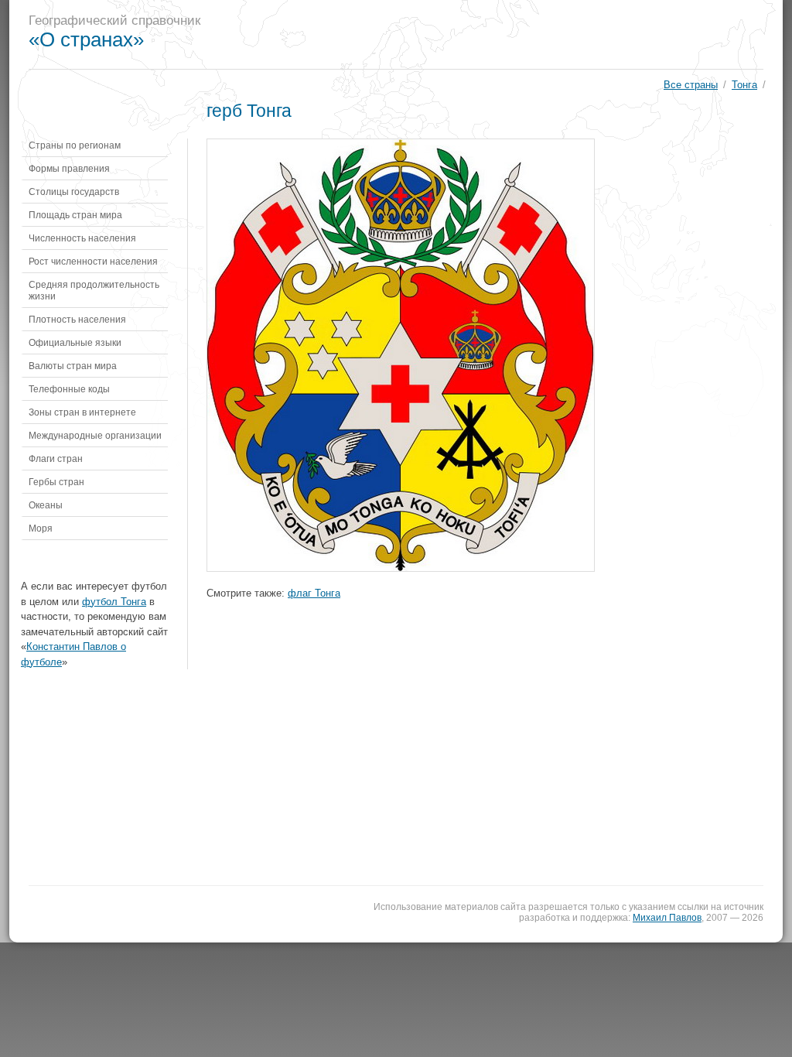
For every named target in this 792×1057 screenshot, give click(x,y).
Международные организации (95, 435)
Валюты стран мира (73, 366)
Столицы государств (74, 191)
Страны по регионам (75, 145)
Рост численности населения (93, 261)
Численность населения (82, 238)
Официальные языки (75, 342)
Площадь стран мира (75, 215)
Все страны (691, 85)
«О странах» (86, 39)
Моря (41, 528)
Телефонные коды (69, 389)
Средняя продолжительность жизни (94, 290)
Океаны (46, 505)
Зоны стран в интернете (82, 412)
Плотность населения (77, 319)
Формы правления (69, 168)
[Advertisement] (499, 35)
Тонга (744, 85)
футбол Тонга (114, 601)
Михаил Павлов (667, 917)
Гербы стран (56, 482)
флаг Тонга (314, 593)
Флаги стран (56, 458)
